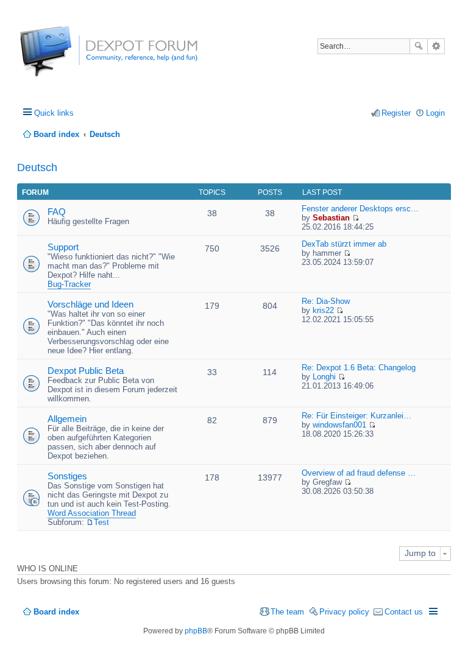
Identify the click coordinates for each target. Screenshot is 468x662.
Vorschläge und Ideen (90, 304)
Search (419, 46)
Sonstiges (67, 476)
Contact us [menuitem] (404, 611)
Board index (56, 611)
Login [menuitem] (435, 113)
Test (101, 522)
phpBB (196, 631)
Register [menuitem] (396, 113)
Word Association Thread (92, 513)
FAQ (57, 211)
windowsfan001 (339, 424)
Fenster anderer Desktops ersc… (360, 208)
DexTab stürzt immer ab (344, 243)
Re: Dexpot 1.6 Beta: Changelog (359, 367)
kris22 (323, 310)
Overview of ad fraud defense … (359, 472)
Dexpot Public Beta (86, 370)
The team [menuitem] (287, 611)
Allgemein (67, 419)
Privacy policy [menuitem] (344, 611)
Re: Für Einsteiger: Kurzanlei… (356, 415)
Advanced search (436, 46)
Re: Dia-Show (326, 301)
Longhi (324, 376)
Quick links (54, 113)
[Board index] (65, 57)
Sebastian (331, 217)
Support (63, 247)
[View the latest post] (355, 217)
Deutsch (37, 167)
